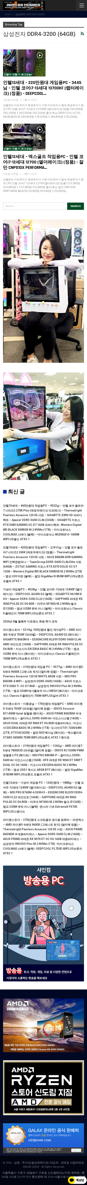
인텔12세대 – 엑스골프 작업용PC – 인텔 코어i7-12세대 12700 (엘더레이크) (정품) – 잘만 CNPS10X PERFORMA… (43, 162)
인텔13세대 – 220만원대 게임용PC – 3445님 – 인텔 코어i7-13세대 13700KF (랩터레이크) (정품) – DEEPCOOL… (43, 88)
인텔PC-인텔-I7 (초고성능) (18, 74)
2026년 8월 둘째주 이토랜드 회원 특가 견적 (30, 621)
